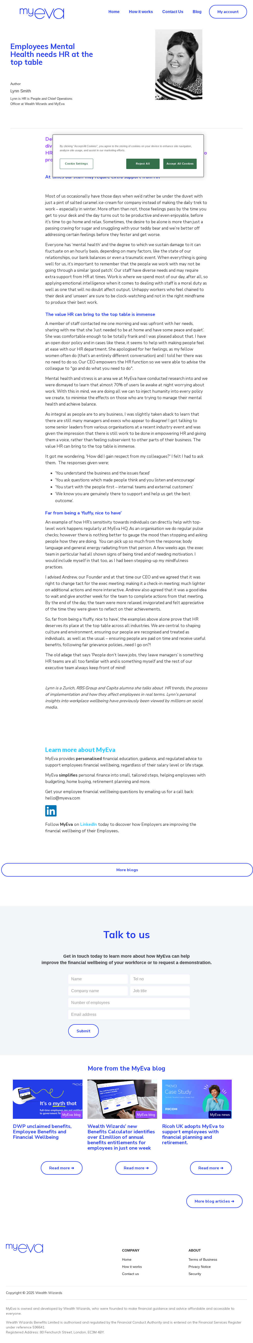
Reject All (143, 163)
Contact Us (172, 12)
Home (114, 12)
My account (228, 12)
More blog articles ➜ (214, 1201)
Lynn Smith (20, 91)
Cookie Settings (76, 163)
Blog (197, 12)
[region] (128, 155)
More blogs (127, 870)
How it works (141, 12)
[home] (32, 10)
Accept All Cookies (180, 163)
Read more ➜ (61, 1168)
